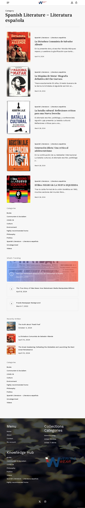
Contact (10, 438)
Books (9, 213)
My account (11, 442)
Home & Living (49, 435)
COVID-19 (10, 220)
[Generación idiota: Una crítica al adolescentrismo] (18, 154)
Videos (9, 248)
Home (9, 431)
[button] (8, 3)
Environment (12, 227)
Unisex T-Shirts (50, 442)
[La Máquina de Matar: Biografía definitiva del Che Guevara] (18, 81)
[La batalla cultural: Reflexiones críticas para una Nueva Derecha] (18, 117)
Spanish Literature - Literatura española (50, 37)
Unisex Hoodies (50, 439)
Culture (10, 224)
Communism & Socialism (16, 216)
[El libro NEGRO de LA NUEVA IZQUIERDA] (18, 189)
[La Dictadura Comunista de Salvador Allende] (18, 47)
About (9, 435)
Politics (9, 238)
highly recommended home (17, 231)
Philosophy (11, 234)
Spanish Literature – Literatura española (22, 241)
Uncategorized (12, 245)
